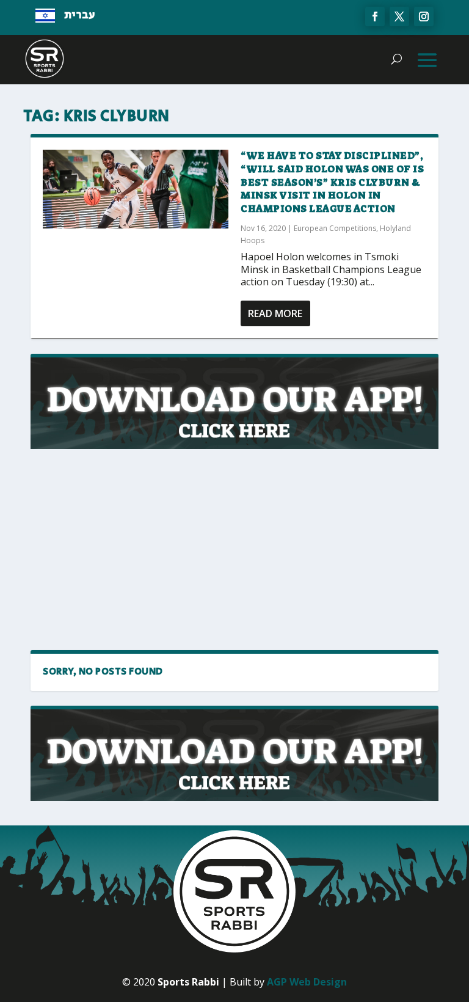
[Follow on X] (399, 16)
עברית (79, 15)
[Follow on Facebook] (375, 16)
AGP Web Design (307, 982)
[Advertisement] (137, 550)
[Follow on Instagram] (424, 16)
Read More (275, 313)
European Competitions (335, 228)
